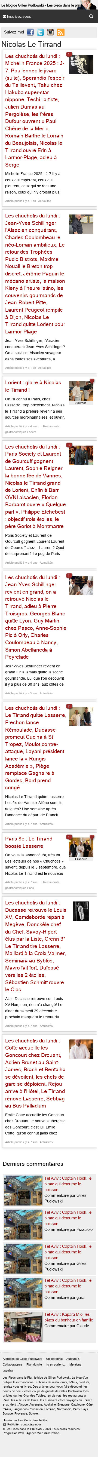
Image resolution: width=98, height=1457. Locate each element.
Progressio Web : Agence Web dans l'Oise (31, 1433)
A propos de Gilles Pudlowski (22, 1359)
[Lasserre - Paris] (81, 847)
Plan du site (34, 1364)
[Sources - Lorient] (81, 391)
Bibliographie (54, 1359)
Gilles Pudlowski (59, 1377)
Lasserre (81, 859)
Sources (81, 403)
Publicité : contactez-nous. (22, 1424)
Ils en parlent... (56, 1364)
